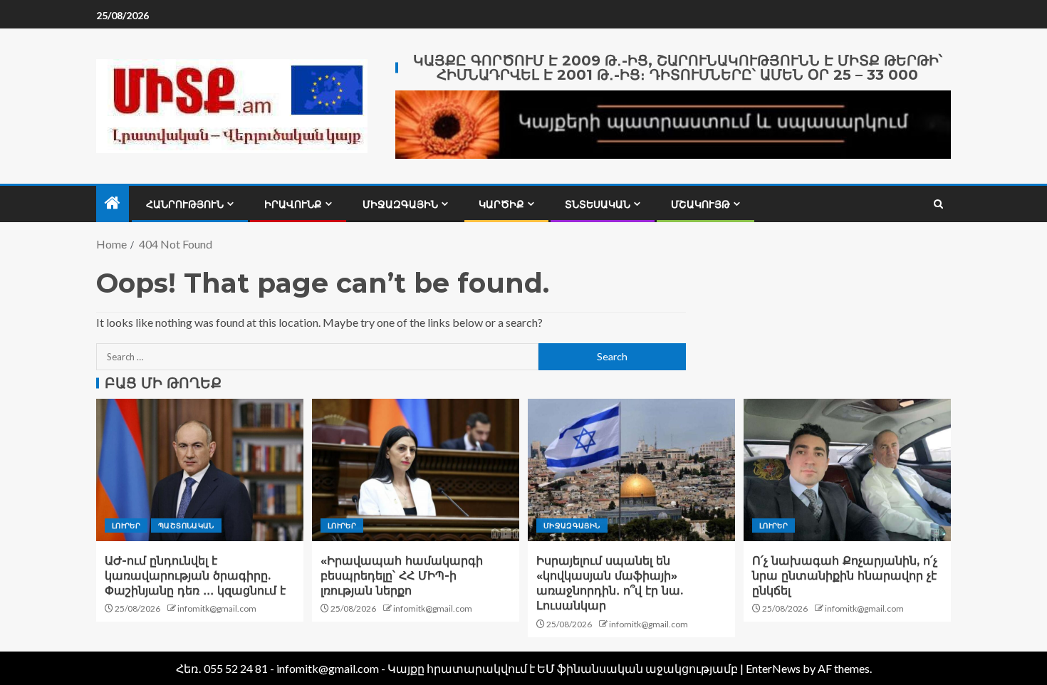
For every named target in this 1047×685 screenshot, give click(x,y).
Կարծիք (501, 204)
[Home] (112, 203)
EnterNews (773, 668)
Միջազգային (400, 204)
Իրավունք (293, 204)
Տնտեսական (597, 204)
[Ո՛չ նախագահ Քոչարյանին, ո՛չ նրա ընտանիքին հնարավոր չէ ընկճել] (847, 470)
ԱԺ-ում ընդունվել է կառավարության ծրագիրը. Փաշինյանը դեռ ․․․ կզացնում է (195, 576)
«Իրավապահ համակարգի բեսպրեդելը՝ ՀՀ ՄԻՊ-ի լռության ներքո (402, 576)
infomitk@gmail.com (216, 608)
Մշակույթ (700, 204)
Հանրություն (185, 204)
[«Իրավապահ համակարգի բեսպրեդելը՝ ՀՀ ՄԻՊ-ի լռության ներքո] (415, 470)
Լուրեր (126, 525)
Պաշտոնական (186, 525)
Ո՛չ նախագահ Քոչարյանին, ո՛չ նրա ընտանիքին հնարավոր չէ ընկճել (844, 576)
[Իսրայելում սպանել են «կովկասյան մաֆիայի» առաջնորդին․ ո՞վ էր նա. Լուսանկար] (631, 470)
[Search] (938, 204)
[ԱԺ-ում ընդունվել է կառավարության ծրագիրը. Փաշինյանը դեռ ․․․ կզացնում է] (199, 470)
